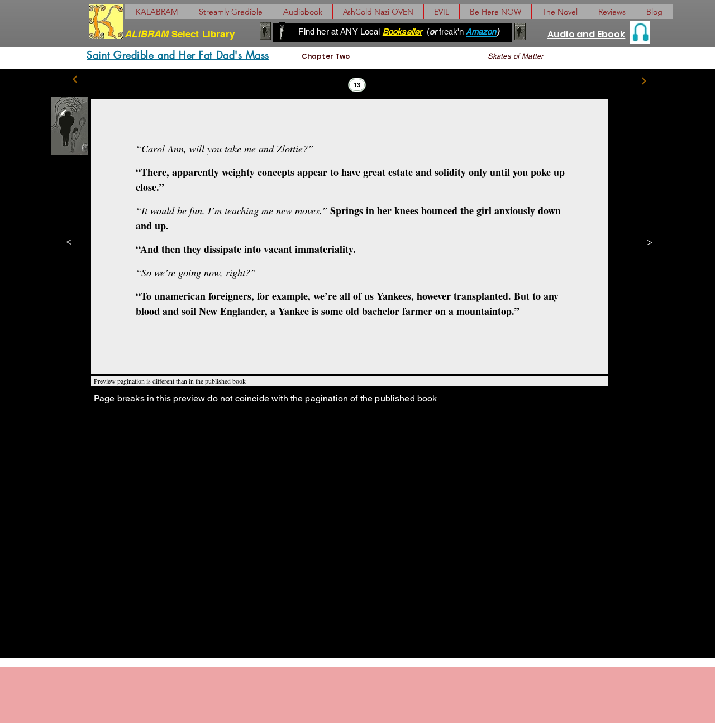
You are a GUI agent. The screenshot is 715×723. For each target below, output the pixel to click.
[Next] (644, 81)
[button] (559, 11)
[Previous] (75, 79)
